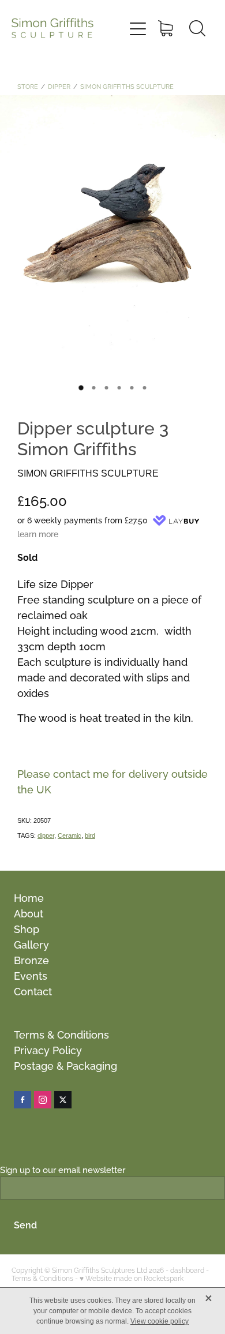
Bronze (31, 959)
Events (30, 975)
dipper (46, 835)
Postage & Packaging (65, 1065)
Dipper (59, 86)
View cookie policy (159, 1321)
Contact (33, 990)
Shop (26, 928)
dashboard (187, 1270)
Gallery (31, 943)
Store (27, 86)
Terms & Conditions (61, 1033)
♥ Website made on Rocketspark (131, 1278)
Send (25, 1224)
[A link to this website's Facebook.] (22, 1099)
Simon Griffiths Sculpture (127, 86)
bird (90, 835)
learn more (37, 533)
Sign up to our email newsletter (62, 1169)
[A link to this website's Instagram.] (42, 1099)
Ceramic (69, 835)
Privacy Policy (48, 1049)
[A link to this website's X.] (63, 1099)
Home (29, 897)
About (28, 912)
